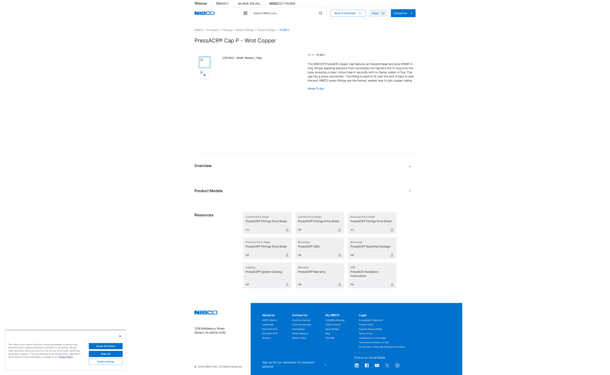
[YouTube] (377, 367)
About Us (268, 315)
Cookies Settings (105, 362)
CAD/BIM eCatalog (335, 320)
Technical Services (301, 324)
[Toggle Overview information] (408, 166)
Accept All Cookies (105, 346)
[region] (65, 350)
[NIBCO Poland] (282, 4)
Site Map (330, 338)
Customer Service (301, 320)
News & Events (270, 329)
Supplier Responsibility (370, 329)
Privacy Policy (366, 324)
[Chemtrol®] (223, 4)
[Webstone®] (201, 4)
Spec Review (332, 329)
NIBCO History (269, 320)
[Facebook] (366, 367)
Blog (327, 333)
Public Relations (300, 333)
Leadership (268, 324)
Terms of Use (365, 333)
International (298, 329)
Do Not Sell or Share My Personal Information (382, 346)
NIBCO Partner (333, 324)
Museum (266, 338)
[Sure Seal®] (249, 4)
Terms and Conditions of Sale (374, 342)
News (375, 13)
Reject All (105, 354)
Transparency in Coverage (372, 338)
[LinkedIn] (356, 367)
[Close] (120, 336)
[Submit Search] (321, 13)
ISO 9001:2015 (270, 333)
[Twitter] (387, 367)
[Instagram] (397, 367)
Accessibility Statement (371, 320)
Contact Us (400, 13)
